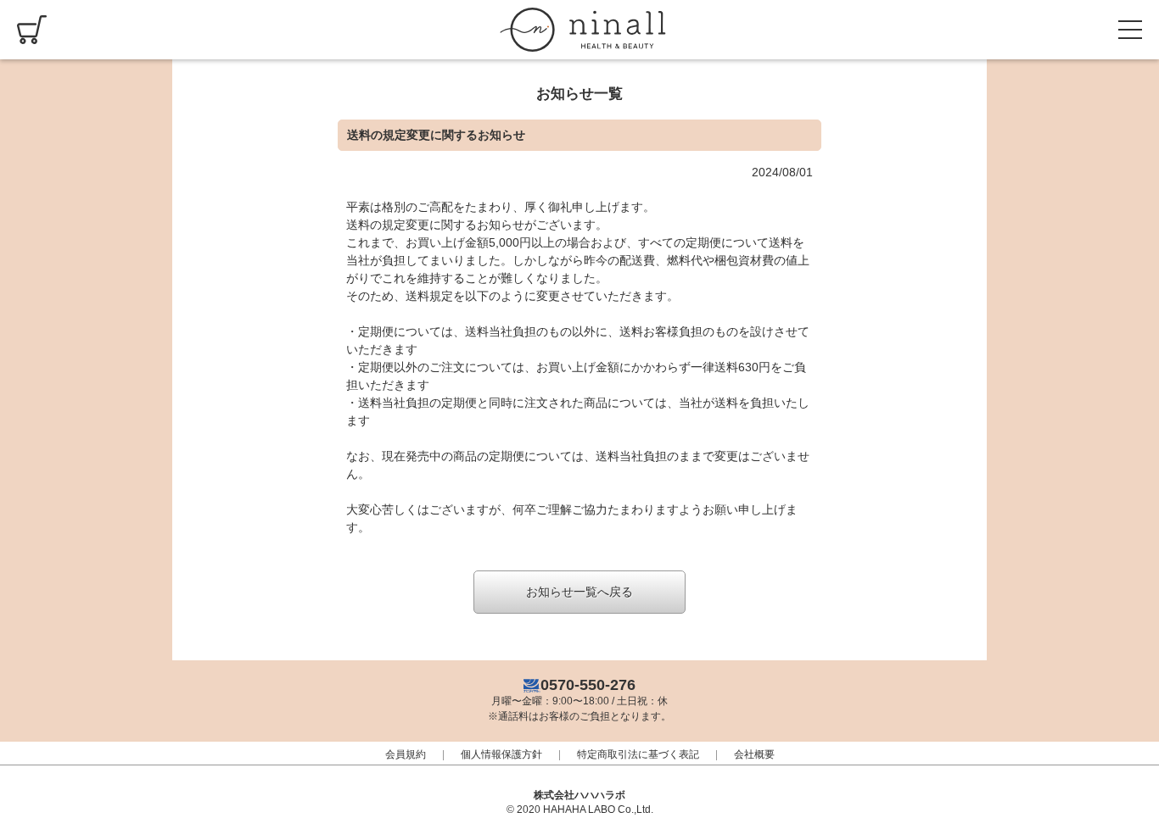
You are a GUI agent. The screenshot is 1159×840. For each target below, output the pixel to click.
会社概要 (754, 754)
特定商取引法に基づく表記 (638, 754)
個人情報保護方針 (501, 754)
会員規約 (405, 754)
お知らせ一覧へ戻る (579, 591)
